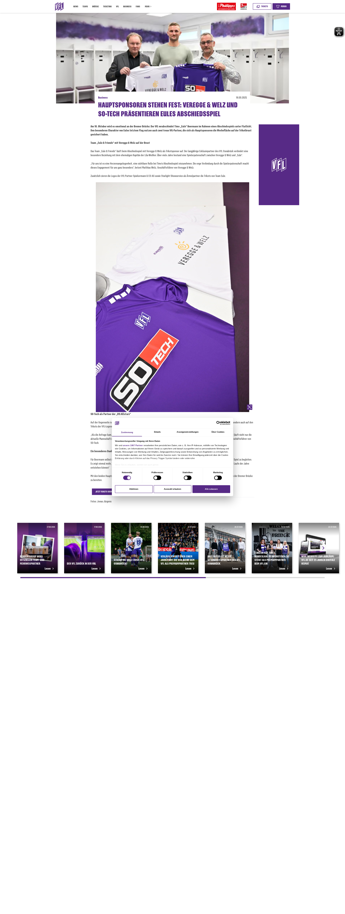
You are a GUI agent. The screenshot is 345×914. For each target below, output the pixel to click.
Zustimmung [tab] (127, 432)
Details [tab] (157, 432)
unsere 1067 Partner (133, 445)
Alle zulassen (211, 489)
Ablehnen (133, 489)
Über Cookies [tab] (217, 432)
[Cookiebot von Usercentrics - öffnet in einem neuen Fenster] (218, 423)
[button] (148, 7)
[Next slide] (323, 548)
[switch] (157, 478)
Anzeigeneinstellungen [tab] (188, 432)
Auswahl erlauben (172, 489)
